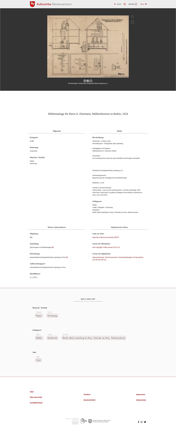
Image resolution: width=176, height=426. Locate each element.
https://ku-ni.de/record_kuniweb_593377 (105, 237)
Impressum (140, 394)
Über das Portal (36, 397)
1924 (38, 360)
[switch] (132, 16)
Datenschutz (141, 400)
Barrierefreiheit (89, 400)
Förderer (87, 394)
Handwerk (52, 338)
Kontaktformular (36, 403)
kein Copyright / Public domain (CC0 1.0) (106, 247)
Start (32, 392)
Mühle (39, 338)
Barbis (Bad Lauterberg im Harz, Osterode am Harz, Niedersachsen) (94, 338)
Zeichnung (52, 315)
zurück (119, 4)
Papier (39, 315)
